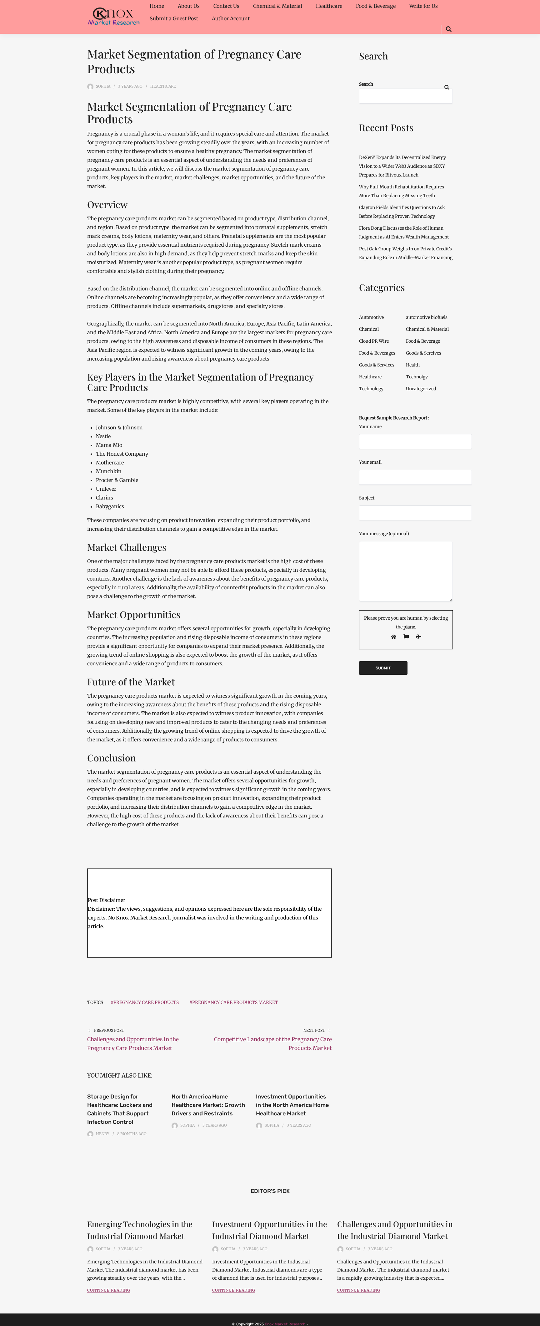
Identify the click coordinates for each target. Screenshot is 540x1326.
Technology (371, 389)
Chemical (369, 329)
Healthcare (329, 6)
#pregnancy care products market (233, 1002)
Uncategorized (421, 389)
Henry (102, 1133)
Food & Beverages (377, 353)
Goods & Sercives (423, 353)
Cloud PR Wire (374, 341)
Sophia (103, 86)
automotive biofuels (427, 317)
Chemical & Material (277, 6)
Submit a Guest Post (174, 18)
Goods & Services (376, 365)
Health (413, 365)
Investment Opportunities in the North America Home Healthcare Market (292, 1105)
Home (157, 6)
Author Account (231, 18)
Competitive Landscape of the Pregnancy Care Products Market (273, 1044)
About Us (189, 6)
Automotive (371, 317)
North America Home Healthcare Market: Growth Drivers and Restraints (208, 1105)
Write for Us (423, 6)
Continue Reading (108, 1290)
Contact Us (226, 6)
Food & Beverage (376, 6)
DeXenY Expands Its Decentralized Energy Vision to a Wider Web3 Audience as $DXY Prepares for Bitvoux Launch (402, 166)
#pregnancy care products (145, 1002)
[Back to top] (534, 1319)
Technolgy (417, 377)
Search (366, 84)
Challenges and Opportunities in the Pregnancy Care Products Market (133, 1044)
